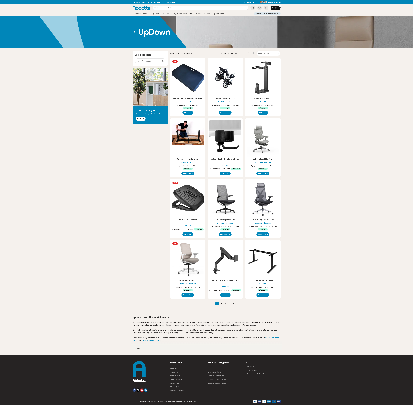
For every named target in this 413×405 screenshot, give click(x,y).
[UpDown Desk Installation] (188, 138)
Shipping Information (178, 387)
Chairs (210, 368)
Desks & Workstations (216, 376)
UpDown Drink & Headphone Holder (225, 159)
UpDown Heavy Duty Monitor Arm (225, 280)
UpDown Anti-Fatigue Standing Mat (187, 98)
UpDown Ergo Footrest (188, 220)
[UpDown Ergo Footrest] (188, 199)
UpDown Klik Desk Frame (263, 280)
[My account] (266, 8)
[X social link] (138, 390)
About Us (173, 368)
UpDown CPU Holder (262, 98)
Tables (248, 363)
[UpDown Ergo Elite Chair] (263, 138)
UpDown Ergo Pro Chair (225, 220)
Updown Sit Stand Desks (217, 383)
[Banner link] (150, 96)
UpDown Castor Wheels (225, 98)
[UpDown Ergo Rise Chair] (188, 260)
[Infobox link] (249, 2)
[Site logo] (141, 8)
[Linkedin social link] (145, 390)
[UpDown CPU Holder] (263, 77)
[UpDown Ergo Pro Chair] (225, 199)
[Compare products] (252, 8)
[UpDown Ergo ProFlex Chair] (263, 199)
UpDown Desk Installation (187, 159)
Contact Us (174, 372)
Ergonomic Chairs (214, 372)
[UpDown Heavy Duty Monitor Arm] (225, 260)
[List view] (245, 53)
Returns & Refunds (177, 390)
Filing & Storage (252, 370)
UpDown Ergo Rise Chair (188, 280)
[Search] (163, 60)
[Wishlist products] (259, 8)
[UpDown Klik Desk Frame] (263, 260)
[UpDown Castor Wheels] (225, 77)
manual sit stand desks (151, 340)
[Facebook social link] (134, 390)
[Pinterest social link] (142, 390)
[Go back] (135, 32)
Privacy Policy (175, 383)
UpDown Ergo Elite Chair (263, 159)
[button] (187, 113)
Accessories (250, 366)
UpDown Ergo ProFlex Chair (263, 220)
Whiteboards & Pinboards (255, 374)
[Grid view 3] (249, 53)
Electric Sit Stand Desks (217, 379)
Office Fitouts (175, 376)
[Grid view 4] (253, 53)
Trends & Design (176, 379)
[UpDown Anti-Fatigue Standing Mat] (188, 77)
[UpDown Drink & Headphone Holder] (225, 138)
